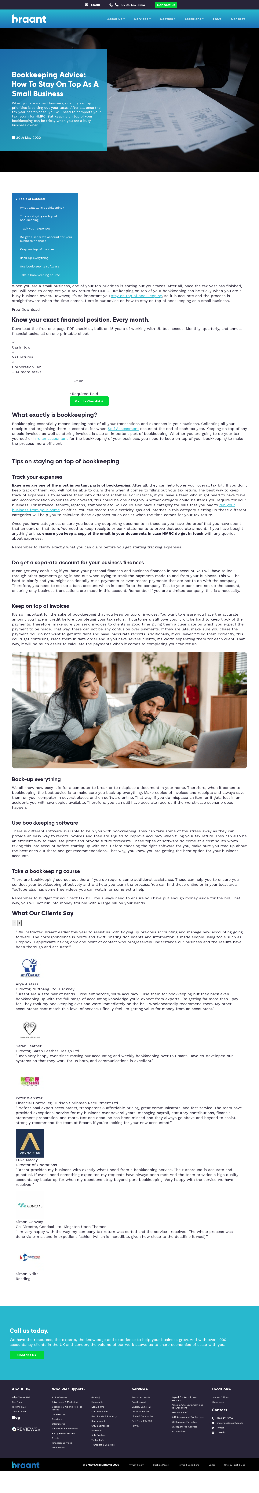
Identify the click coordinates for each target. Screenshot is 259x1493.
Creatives (57, 1419)
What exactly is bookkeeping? (42, 208)
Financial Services (62, 1443)
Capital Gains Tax (141, 1406)
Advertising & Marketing (65, 1402)
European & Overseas (63, 1433)
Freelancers (58, 1447)
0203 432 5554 (133, 5)
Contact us (166, 5)
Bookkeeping (139, 1402)
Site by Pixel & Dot (234, 1465)
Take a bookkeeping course (40, 275)
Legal (212, 1465)
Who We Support (67, 1389)
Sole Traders (98, 1435)
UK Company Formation (184, 1422)
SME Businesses (100, 1425)
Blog (16, 1417)
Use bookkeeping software (39, 266)
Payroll (135, 1425)
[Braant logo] (29, 18)
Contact (238, 19)
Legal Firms (97, 1406)
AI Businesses (59, 1397)
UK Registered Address (184, 1426)
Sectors (166, 19)
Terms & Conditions (188, 1465)
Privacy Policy (136, 1465)
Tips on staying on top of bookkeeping (38, 218)
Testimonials (19, 1406)
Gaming (95, 1397)
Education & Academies (65, 1428)
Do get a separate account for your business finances (46, 239)
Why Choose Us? (21, 1397)
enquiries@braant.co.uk (230, 1423)
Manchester (218, 1402)
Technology (97, 1440)
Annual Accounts (141, 1397)
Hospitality (97, 1402)
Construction (59, 1414)
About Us (114, 19)
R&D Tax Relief (179, 1412)
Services (141, 19)
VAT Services (178, 1431)
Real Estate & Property (104, 1416)
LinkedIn (221, 1432)
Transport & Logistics (103, 1444)
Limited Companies (142, 1416)
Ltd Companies (99, 1411)
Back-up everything (34, 258)
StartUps (96, 1430)
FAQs (217, 19)
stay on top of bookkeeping (136, 295)
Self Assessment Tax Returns (187, 1417)
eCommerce (58, 1424)
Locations (193, 19)
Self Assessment (123, 428)
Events (55, 1438)
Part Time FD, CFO (142, 1421)
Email (95, 5)
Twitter (220, 1427)
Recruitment (98, 1421)
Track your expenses (35, 228)
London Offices (220, 1397)
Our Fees (17, 1402)
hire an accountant (50, 438)
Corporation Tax (140, 1411)
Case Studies (19, 1411)
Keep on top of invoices (37, 249)
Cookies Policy (161, 1465)
